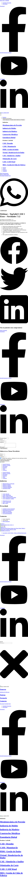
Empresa (2, 442)
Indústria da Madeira (10, 131)
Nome (1, 454)
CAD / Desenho (8, 143)
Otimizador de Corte (10, 159)
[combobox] (6, 643)
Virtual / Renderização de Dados (13, 152)
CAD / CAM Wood (9, 162)
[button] (14, 250)
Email (1, 439)
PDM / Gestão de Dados (10, 149)
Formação (3, 698)
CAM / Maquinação (9, 146)
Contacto (2, 441)
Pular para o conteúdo (4, 0)
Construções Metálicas (10, 134)
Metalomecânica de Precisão (12, 125)
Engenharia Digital (9, 137)
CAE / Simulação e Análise (11, 155)
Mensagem (2, 447)
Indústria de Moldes (9, 128)
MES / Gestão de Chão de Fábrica (14, 165)
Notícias (2, 695)
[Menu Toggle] (0, 114)
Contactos (3, 701)
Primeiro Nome (3, 438)
